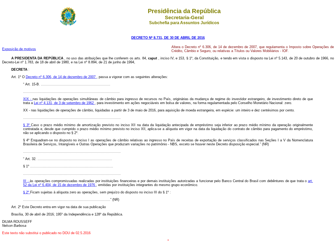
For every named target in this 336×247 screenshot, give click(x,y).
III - (26, 181)
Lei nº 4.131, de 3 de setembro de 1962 (64, 103)
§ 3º (27, 125)
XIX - (28, 99)
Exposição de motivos (19, 49)
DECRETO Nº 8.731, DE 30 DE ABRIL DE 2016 (168, 38)
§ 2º (26, 192)
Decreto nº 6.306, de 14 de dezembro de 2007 (61, 77)
